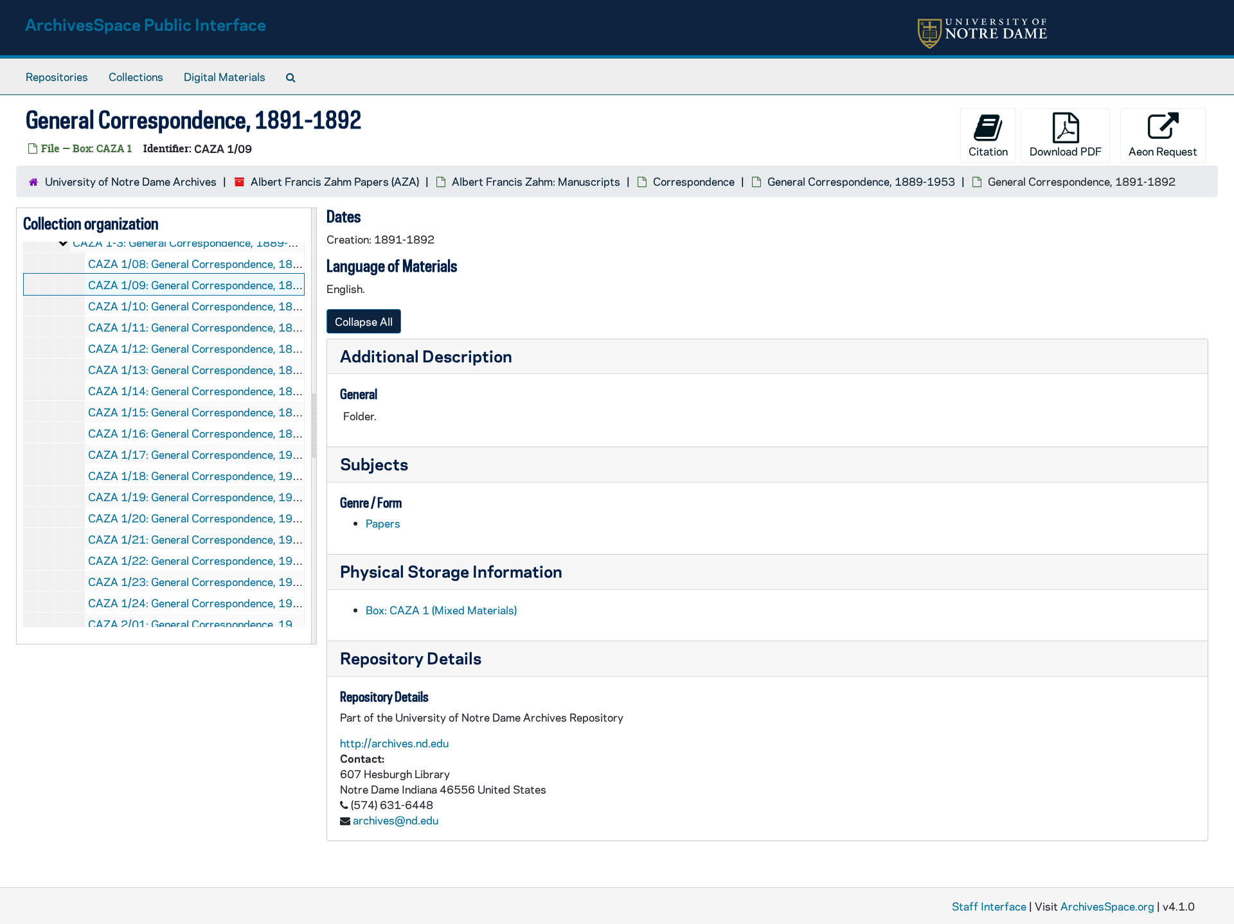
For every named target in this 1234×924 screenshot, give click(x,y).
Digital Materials (224, 76)
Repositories (57, 76)
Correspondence (694, 181)
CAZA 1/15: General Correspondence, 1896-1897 (213, 412)
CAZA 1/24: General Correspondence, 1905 (197, 603)
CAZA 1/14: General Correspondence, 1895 (197, 391)
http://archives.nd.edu (394, 743)
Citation (988, 151)
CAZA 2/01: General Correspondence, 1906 (197, 624)
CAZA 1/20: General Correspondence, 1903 (197, 518)
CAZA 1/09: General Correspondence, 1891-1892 (213, 285)
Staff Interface (989, 906)
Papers (383, 523)
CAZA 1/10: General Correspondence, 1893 (197, 306)
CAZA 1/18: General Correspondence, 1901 (197, 475)
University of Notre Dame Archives (131, 181)
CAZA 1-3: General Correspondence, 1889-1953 (194, 242)
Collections (136, 76)
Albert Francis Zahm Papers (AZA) (335, 181)
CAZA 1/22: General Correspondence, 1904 (197, 560)
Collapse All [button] (364, 321)
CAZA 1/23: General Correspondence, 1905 (197, 581)
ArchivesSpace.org (1107, 906)
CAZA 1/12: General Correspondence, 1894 (197, 348)
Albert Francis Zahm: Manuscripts (536, 181)
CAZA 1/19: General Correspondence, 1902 (197, 497)
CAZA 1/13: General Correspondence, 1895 (197, 369)
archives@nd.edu (395, 820)
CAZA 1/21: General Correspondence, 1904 (197, 539)
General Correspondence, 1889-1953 (861, 181)
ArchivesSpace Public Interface (145, 24)
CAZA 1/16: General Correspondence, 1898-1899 (213, 433)
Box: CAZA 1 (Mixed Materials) (441, 610)
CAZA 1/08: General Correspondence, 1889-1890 (213, 263)
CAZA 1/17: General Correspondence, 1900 (197, 454)
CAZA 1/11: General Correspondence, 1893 (197, 327)
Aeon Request (1163, 151)
